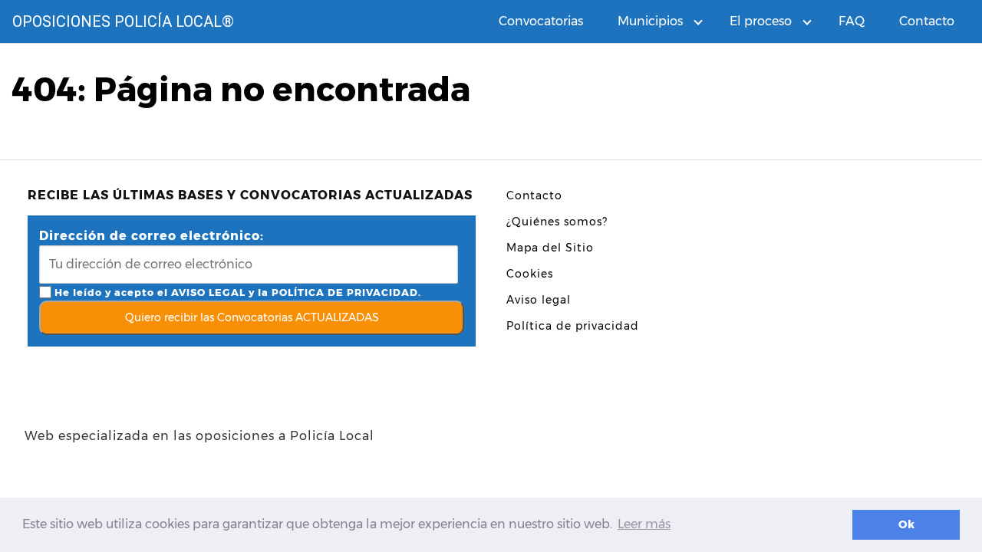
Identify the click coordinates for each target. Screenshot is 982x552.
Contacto (926, 21)
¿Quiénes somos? (557, 221)
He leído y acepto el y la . (236, 292)
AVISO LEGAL (208, 292)
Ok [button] (906, 524)
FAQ (852, 21)
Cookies (529, 274)
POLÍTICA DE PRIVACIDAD (345, 292)
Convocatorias (541, 21)
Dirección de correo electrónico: (151, 235)
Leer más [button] (644, 524)
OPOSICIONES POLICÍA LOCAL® (123, 21)
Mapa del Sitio (550, 248)
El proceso (761, 21)
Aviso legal (538, 300)
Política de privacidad (572, 326)
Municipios (650, 21)
